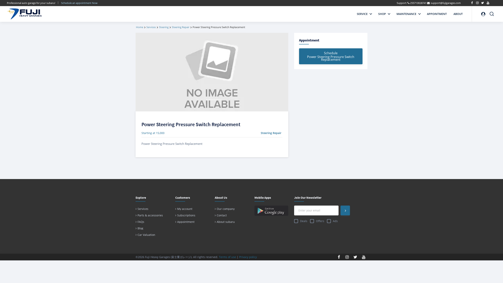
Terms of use (227, 257)
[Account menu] (483, 14)
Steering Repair (180, 27)
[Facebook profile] (339, 257)
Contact (222, 215)
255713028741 (418, 3)
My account (184, 209)
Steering (164, 27)
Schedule (330, 56)
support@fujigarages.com (446, 3)
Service (362, 14)
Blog (140, 228)
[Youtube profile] (363, 257)
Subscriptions (186, 215)
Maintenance (406, 14)
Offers (320, 221)
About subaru (226, 222)
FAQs (141, 222)
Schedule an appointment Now (79, 3)
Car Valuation (146, 235)
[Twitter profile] (355, 257)
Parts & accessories (150, 215)
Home (139, 27)
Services (151, 27)
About (458, 14)
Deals (303, 221)
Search (491, 12)
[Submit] (345, 210)
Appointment (437, 14)
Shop (382, 14)
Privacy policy (248, 257)
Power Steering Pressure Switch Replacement (190, 124)
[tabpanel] (212, 72)
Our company (226, 209)
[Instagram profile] (347, 257)
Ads (335, 221)
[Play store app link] (271, 211)
